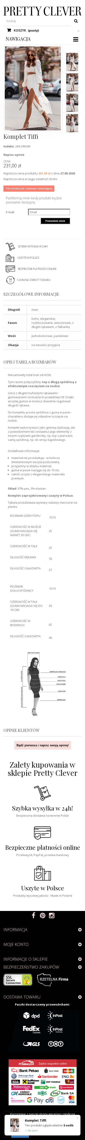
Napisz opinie (13, 155)
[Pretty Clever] (42, 11)
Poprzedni (72, 47)
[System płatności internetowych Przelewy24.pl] (42, 1082)
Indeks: (9, 146)
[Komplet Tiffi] (72, 62)
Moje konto (16, 944)
